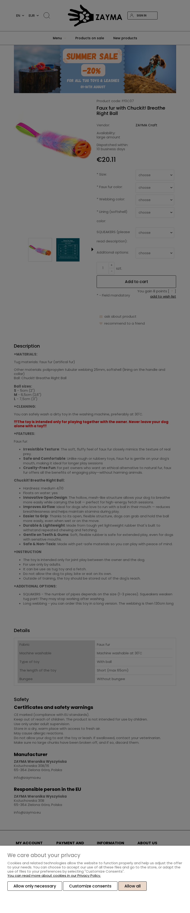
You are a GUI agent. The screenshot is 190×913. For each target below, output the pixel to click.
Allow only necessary (34, 886)
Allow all (132, 886)
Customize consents (90, 886)
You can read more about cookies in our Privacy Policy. (54, 875)
